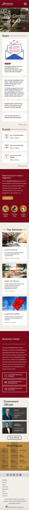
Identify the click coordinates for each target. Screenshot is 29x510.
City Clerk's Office (5, 466)
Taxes (20, 466)
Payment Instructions (22, 461)
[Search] (24, 28)
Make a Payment (21, 455)
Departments (5, 489)
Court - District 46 (5, 450)
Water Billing (22, 450)
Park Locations (13, 461)
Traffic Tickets (4, 461)
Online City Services (10, 291)
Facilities (13, 466)
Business (4, 482)
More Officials (14, 438)
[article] (14, 57)
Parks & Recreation (14, 450)
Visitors (4, 484)
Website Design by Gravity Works (16, 507)
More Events (23, 166)
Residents (4, 480)
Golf (3, 455)
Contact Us (4, 495)
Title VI (3, 491)
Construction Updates (10, 322)
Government (5, 486)
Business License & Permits (12, 258)
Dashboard (4, 493)
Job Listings (14, 455)
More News (23, 124)
